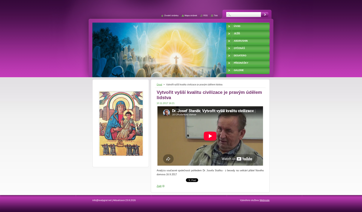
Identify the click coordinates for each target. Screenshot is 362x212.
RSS (205, 15)
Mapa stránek (191, 15)
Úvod (159, 84)
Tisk (216, 15)
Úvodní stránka (171, 15)
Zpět (159, 186)
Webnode (265, 200)
